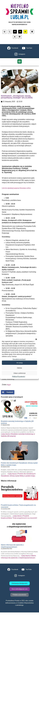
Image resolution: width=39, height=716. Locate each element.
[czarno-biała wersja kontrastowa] (15, 32)
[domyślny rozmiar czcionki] (14, 37)
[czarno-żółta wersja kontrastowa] (25, 32)
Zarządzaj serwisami (19, 359)
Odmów (19, 368)
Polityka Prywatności (18, 376)
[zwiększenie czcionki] (19, 37)
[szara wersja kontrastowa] (10, 32)
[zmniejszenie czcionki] (32, 32)
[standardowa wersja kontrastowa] (4, 32)
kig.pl (9, 384)
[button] (36, 339)
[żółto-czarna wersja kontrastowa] (20, 32)
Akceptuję (19, 363)
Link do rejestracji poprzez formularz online (16, 188)
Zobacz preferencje (19, 373)
